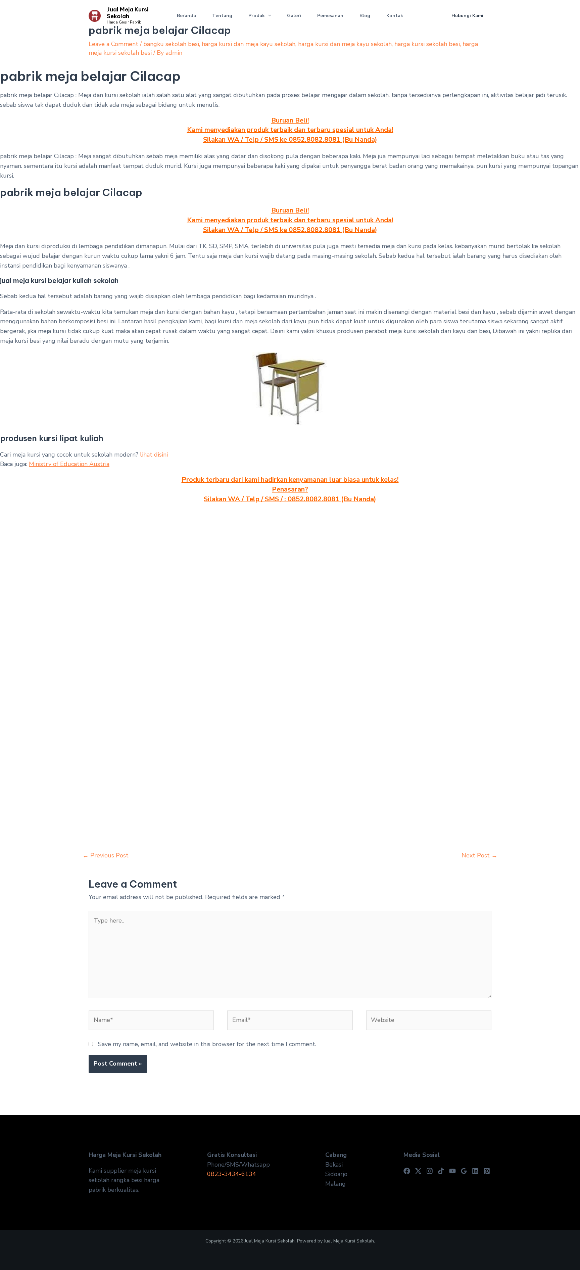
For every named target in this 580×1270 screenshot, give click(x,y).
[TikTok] (441, 1171)
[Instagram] (429, 1171)
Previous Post (106, 855)
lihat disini (154, 455)
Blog (364, 15)
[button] (268, 16)
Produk (256, 15)
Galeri (294, 15)
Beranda (186, 15)
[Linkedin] (475, 1171)
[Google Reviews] (464, 1171)
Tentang (222, 15)
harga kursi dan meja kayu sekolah (248, 44)
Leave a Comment (113, 44)
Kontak (394, 15)
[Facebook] (406, 1171)
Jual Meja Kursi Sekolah (127, 13)
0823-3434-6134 (231, 1174)
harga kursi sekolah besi (427, 44)
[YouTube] (452, 1171)
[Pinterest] (486, 1171)
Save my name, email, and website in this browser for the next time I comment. (207, 1044)
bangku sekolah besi (171, 44)
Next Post (479, 855)
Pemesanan (330, 15)
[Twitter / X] (418, 1171)
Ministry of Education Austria (69, 464)
